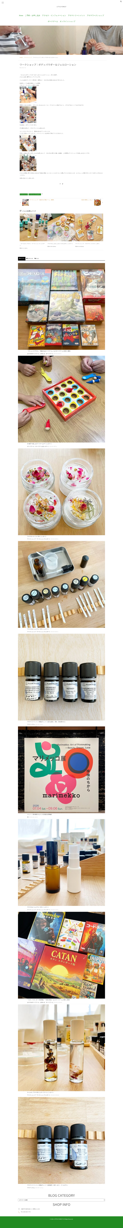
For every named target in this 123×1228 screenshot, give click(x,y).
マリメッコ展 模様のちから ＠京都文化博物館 (39, 814)
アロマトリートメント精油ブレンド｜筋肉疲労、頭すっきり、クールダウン (47, 1185)
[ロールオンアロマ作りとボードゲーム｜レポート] (61, 1047)
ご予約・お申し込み (32, 15)
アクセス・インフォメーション (54, 15)
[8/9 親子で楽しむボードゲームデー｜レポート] (61, 399)
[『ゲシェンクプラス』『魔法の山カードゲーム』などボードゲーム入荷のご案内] (61, 306)
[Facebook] (60, 184)
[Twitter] (63, 184)
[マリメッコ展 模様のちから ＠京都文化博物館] (61, 769)
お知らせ (42, 353)
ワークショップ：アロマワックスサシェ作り (87, 243)
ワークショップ (23, 194)
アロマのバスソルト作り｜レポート (36, 536)
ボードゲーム (53, 21)
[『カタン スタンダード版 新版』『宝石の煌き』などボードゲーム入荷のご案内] (61, 955)
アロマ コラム (31, 724)
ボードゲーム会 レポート (42, 446)
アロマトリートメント (76, 15)
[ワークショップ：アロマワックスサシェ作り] (89, 227)
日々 (28, 817)
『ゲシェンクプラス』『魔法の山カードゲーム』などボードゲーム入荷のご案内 (48, 351)
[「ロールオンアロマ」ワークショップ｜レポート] (33, 227)
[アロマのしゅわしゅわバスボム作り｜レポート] (61, 227)
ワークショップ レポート (35, 194)
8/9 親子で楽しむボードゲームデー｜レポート (39, 444)
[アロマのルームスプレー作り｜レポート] (61, 584)
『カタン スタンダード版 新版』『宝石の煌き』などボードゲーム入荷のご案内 (48, 1000)
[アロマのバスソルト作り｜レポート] (61, 491)
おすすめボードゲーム (33, 353)
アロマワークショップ (95, 15)
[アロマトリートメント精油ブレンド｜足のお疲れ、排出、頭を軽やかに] (61, 677)
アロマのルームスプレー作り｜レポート (38, 629)
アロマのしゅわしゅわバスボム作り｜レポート (60, 243)
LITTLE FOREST (61, 6)
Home (21, 15)
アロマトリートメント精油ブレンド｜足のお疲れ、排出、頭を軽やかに (46, 722)
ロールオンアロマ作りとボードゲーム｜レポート (40, 1092)
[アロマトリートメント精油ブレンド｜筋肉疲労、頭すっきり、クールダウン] (61, 1140)
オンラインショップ (67, 21)
